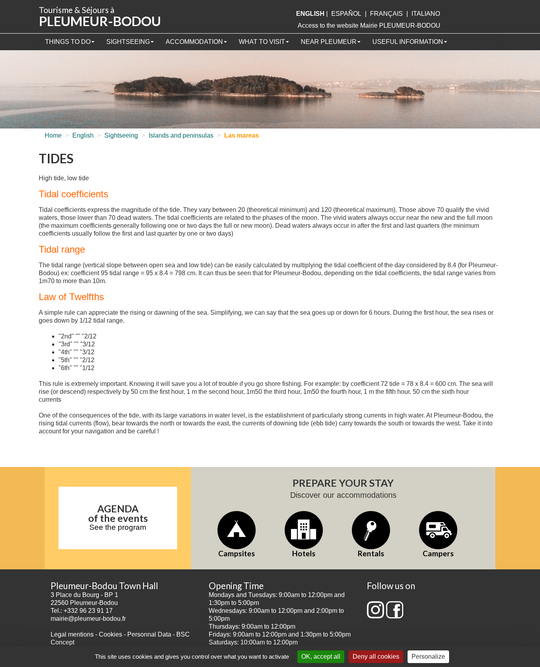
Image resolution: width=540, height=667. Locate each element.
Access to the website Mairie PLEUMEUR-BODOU (369, 25)
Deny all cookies (376, 656)
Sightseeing (128, 41)
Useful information (407, 41)
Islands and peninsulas (181, 135)
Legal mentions (72, 634)
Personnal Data (149, 634)
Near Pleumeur (329, 41)
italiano (426, 13)
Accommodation (194, 41)
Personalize (428, 656)
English (83, 135)
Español (346, 13)
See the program (117, 527)
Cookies (110, 634)
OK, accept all (320, 656)
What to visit (262, 41)
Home (53, 135)
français (386, 13)
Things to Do (68, 41)
